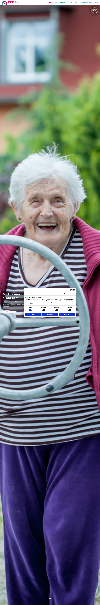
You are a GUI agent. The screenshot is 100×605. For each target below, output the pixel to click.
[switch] (43, 310)
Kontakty (96, 2)
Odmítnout (33, 314)
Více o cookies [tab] (67, 293)
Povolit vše (66, 314)
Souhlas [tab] (32, 293)
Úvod (50, 2)
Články (76, 2)
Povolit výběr (50, 314)
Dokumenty (63, 2)
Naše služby (9, 312)
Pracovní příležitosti (85, 2)
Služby (55, 2)
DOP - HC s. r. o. (10, 3)
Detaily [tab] (50, 293)
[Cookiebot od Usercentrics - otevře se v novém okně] (70, 290)
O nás (70, 2)
